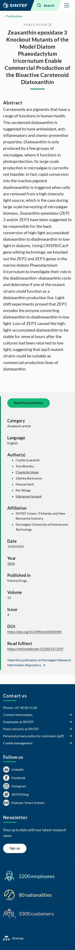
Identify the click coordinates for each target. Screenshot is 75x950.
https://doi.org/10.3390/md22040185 (34, 632)
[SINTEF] (15, 5)
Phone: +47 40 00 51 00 (20, 708)
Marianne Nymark (29, 496)
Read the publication (28, 403)
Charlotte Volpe (27, 472)
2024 (11, 563)
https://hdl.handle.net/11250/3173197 (35, 649)
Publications (14, 16)
